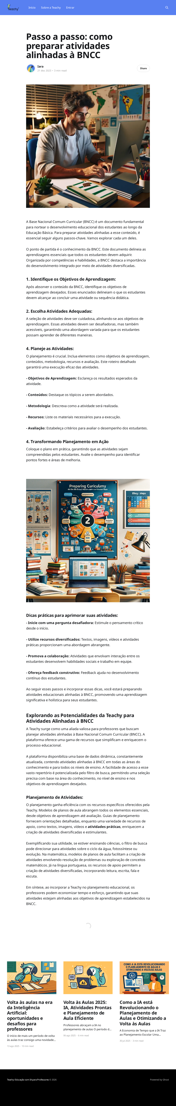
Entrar (70, 7)
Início (32, 7)
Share (143, 68)
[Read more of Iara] (31, 68)
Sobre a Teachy (51, 7)
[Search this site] (167, 7)
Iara (40, 66)
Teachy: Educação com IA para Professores (28, 1079)
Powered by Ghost (159, 1079)
